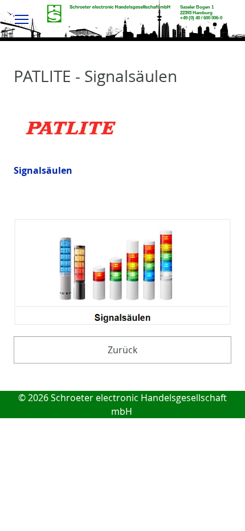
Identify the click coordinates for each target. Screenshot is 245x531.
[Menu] (22, 18)
